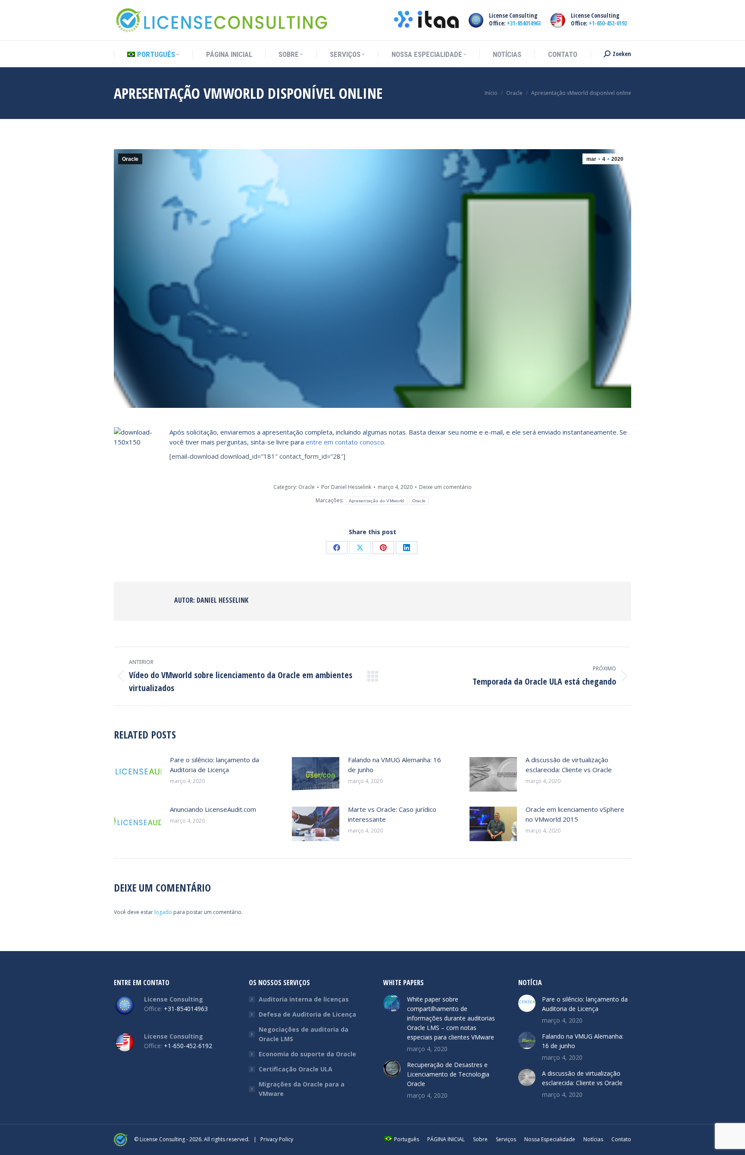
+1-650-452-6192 (608, 23)
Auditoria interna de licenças (304, 999)
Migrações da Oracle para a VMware (301, 1089)
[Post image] (137, 774)
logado (163, 912)
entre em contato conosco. (345, 442)
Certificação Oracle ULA (295, 1069)
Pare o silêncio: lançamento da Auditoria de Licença (214, 764)
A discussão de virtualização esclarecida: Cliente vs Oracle (569, 764)
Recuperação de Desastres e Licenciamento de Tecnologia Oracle (448, 1074)
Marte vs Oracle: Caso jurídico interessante (392, 814)
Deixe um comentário (445, 487)
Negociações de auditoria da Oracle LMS (303, 1034)
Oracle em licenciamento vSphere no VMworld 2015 (575, 814)
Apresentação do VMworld (376, 500)
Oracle (130, 159)
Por (346, 487)
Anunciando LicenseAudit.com (213, 809)
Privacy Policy (276, 1139)
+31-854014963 (524, 23)
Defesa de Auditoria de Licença (307, 1014)
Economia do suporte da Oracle (307, 1054)
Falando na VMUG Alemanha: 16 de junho (394, 764)
